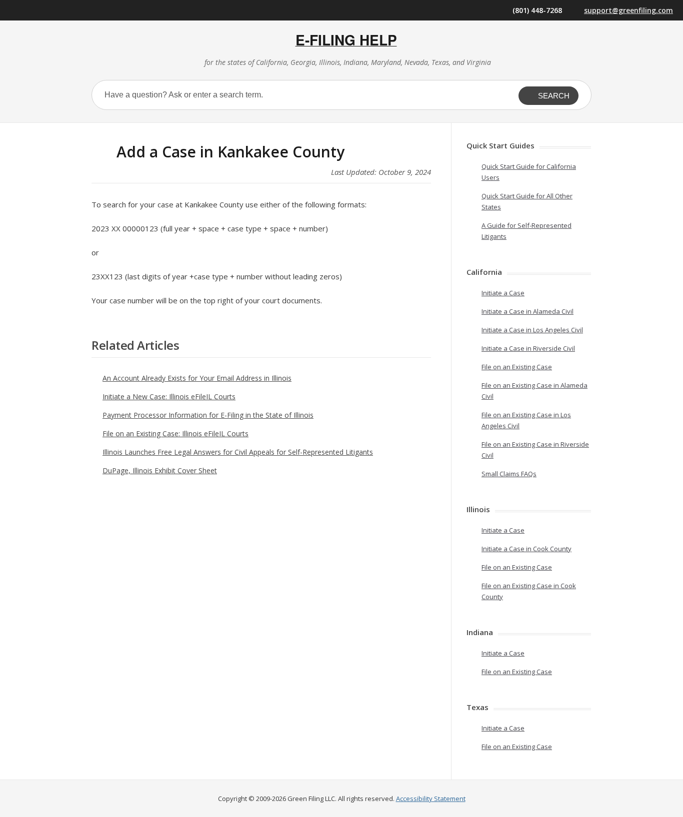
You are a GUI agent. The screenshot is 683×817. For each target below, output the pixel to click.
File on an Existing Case (517, 366)
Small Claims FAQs (509, 473)
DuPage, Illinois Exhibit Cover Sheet (159, 470)
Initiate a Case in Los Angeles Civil (532, 329)
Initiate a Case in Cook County (527, 548)
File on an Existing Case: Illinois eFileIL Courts (175, 433)
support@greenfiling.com (628, 10)
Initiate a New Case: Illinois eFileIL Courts (169, 396)
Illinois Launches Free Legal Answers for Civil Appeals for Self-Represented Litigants (237, 452)
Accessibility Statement (431, 798)
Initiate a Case (503, 292)
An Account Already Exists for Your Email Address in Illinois (197, 378)
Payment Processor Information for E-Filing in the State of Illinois (208, 415)
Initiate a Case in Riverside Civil (528, 348)
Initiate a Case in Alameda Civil (528, 311)
